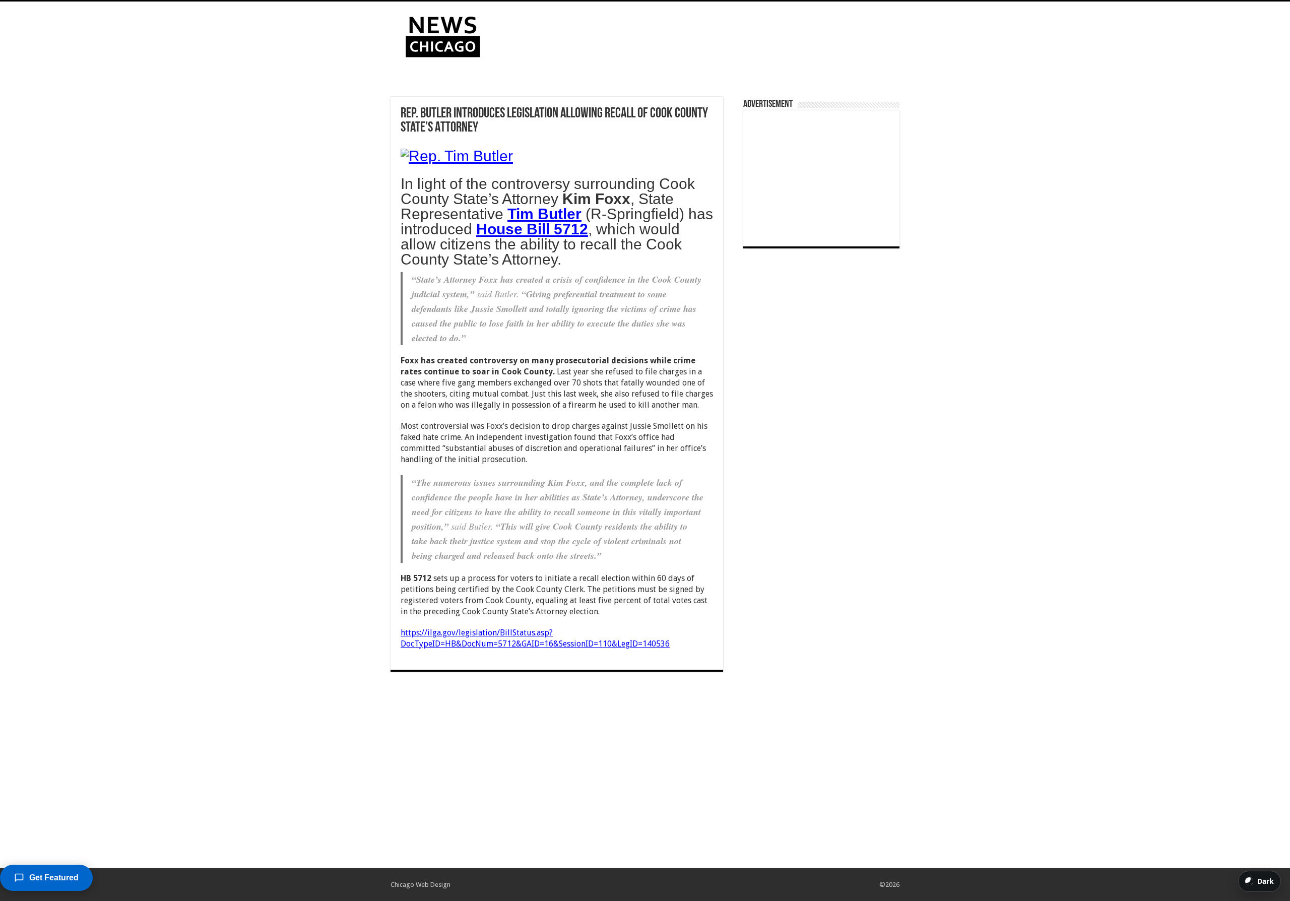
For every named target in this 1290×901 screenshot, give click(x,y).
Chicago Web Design (420, 884)
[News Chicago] (443, 35)
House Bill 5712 (532, 229)
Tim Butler (544, 214)
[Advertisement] (708, 34)
